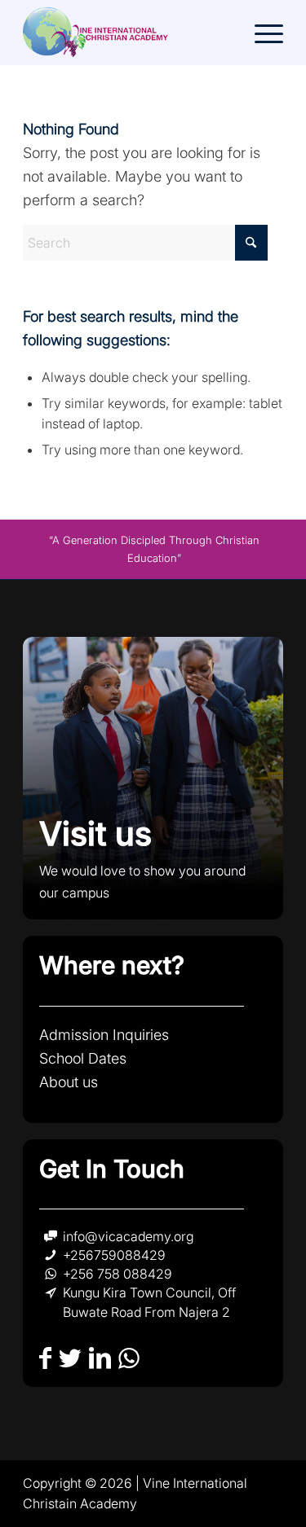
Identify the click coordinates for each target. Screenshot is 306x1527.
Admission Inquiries (104, 1034)
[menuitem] (260, 32)
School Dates (82, 1058)
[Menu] (260, 32)
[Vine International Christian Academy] (127, 32)
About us (68, 1081)
